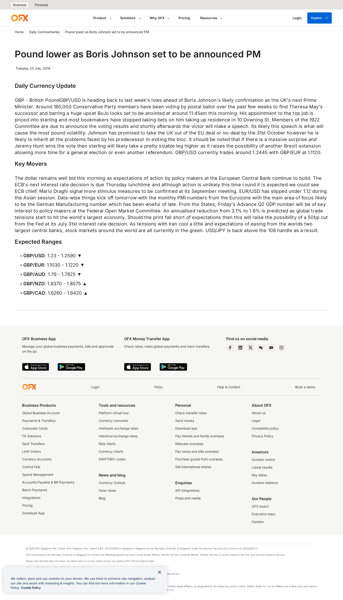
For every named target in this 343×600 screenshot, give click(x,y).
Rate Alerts (107, 444)
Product (99, 18)
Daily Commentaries (44, 32)
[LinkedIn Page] (240, 347)
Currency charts (111, 451)
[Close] (159, 572)
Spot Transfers (33, 444)
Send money (184, 421)
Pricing (184, 18)
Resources (208, 18)
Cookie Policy (31, 587)
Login (95, 387)
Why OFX (157, 18)
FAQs (158, 387)
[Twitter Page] (250, 347)
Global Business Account (41, 413)
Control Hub (31, 467)
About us (259, 413)
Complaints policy (265, 428)
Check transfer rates (190, 413)
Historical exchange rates (118, 436)
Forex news (107, 490)
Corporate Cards (35, 428)
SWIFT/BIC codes (112, 459)
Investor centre (263, 460)
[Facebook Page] (230, 347)
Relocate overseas (189, 444)
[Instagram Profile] (281, 347)
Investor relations (265, 483)
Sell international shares (193, 467)
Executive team (263, 514)
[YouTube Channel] (271, 347)
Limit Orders (31, 451)
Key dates (259, 475)
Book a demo (305, 387)
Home (19, 32)
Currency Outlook (112, 483)
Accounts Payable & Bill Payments (48, 482)
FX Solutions (31, 436)
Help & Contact (228, 387)
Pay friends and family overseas (199, 436)
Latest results (262, 467)
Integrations (31, 498)
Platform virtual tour (114, 413)
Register (316, 18)
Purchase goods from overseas (199, 459)
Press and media (188, 498)
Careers (258, 522)
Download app (186, 428)
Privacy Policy (262, 436)
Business (19, 5)
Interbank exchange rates (118, 428)
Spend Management (37, 474)
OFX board (260, 506)
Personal (41, 5)
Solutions (128, 18)
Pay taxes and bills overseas (197, 451)
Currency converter (113, 421)
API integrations (187, 490)
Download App (33, 513)
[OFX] (19, 17)
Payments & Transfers (39, 421)
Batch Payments (34, 490)
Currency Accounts (37, 459)
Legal (256, 421)
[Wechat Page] (261, 347)
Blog (102, 498)
